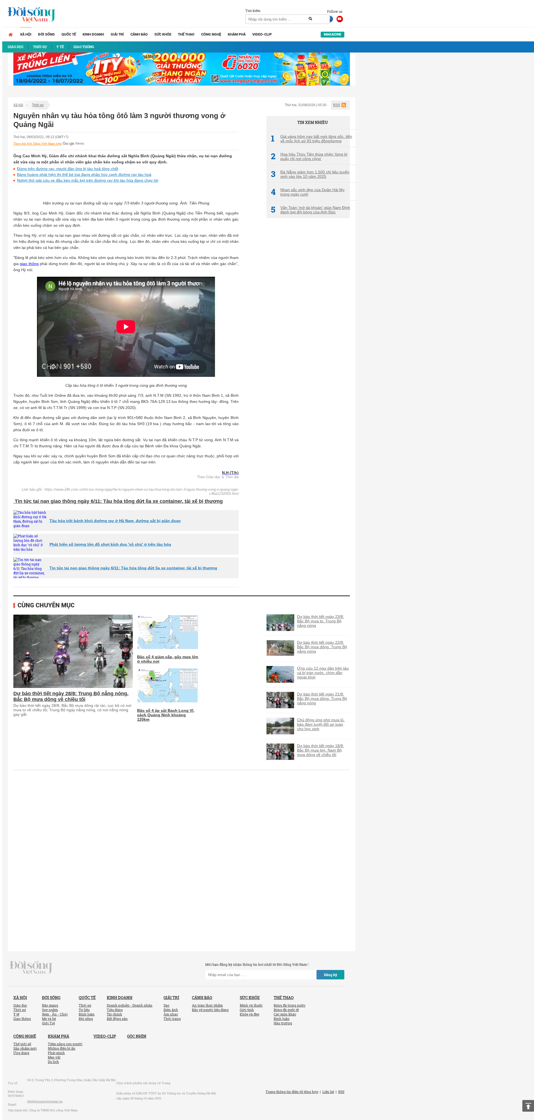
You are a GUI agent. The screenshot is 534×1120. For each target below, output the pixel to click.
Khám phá (237, 34)
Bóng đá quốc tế (286, 1009)
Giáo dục (20, 1005)
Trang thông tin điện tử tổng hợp (292, 1091)
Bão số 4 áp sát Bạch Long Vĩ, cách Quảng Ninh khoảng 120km (165, 715)
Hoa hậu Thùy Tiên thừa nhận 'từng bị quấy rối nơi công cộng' (309, 156)
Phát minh (56, 1053)
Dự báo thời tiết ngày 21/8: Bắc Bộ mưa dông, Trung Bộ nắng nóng (322, 698)
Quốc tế (68, 34)
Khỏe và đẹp (249, 1014)
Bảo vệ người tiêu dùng (210, 1009)
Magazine (332, 34)
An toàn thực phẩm (207, 1005)
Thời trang (172, 1018)
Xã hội (25, 34)
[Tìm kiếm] (310, 18)
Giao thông (22, 1018)
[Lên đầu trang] (528, 1106)
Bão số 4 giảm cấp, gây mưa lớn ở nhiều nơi (167, 659)
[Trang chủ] (10, 34)
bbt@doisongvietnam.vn (45, 1101)
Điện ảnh (171, 1009)
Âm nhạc (171, 1014)
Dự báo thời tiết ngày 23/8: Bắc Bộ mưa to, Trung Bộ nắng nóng (320, 621)
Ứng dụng (21, 1053)
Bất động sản (117, 1018)
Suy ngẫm (50, 1009)
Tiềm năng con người (65, 1044)
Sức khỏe (162, 34)
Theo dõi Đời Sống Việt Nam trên (37, 144)
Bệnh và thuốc (251, 1005)
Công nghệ (211, 34)
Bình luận (87, 1014)
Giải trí (117, 34)
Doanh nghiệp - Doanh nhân (129, 1005)
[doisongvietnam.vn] (31, 967)
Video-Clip (262, 34)
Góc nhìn (136, 1036)
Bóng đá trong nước (289, 1005)
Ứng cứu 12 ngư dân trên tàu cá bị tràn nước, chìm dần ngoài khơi (323, 672)
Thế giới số (22, 1044)
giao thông (29, 263)
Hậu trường (283, 1023)
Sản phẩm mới (25, 1048)
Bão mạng (50, 1005)
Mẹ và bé (49, 1018)
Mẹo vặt (54, 1057)
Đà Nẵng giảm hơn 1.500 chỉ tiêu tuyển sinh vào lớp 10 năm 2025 (310, 174)
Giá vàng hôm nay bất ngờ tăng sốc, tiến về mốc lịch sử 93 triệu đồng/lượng (311, 138)
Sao (166, 1005)
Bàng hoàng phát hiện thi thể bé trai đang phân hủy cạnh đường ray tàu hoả (84, 174)
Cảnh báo (139, 34)
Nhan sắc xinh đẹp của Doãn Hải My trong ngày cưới (308, 192)
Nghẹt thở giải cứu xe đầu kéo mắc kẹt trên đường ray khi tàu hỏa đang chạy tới (87, 180)
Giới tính (247, 1009)
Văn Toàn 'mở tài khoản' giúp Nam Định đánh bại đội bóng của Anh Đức (310, 209)
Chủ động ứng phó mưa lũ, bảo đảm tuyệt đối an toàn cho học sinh (321, 724)
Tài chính (114, 1014)
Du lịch (53, 1061)
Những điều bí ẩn (61, 1048)
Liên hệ (328, 1091)
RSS (336, 105)
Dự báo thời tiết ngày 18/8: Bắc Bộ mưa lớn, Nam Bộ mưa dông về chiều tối (320, 750)
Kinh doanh (93, 34)
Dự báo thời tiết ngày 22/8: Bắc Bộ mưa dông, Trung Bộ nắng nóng (322, 646)
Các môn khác (285, 1014)
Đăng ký (330, 974)
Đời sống (46, 34)
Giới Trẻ (48, 1023)
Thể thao (186, 34)
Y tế (16, 1014)
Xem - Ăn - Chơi (55, 1014)
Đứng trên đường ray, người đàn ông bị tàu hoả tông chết (67, 168)
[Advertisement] (308, 315)
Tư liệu (84, 1009)
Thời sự (38, 105)
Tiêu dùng (115, 1009)
